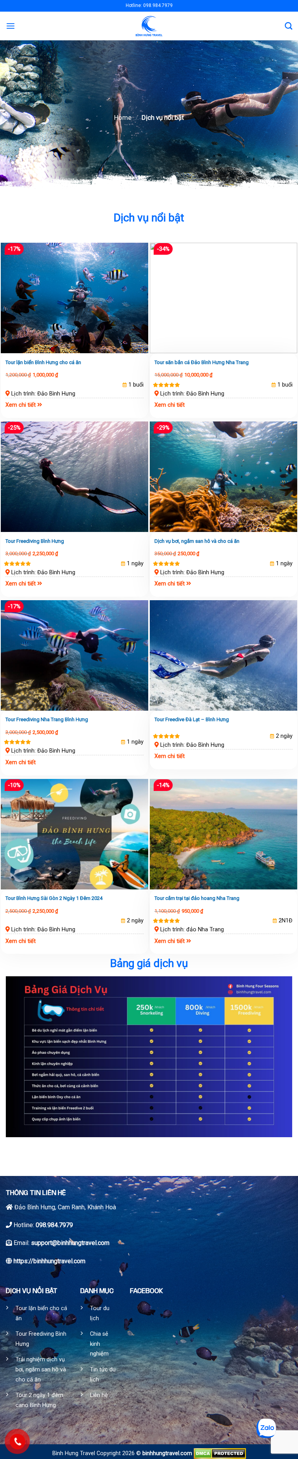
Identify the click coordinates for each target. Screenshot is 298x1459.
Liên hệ (99, 1395)
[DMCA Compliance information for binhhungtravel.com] (220, 1453)
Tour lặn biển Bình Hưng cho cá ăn (43, 362)
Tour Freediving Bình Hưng (34, 541)
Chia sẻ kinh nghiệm (99, 1344)
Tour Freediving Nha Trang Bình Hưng (46, 719)
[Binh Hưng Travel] (149, 26)
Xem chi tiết (20, 405)
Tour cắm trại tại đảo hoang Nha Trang (196, 898)
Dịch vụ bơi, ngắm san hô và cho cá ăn (196, 541)
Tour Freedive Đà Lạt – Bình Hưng (191, 719)
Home (123, 117)
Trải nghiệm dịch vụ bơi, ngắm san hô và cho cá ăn (41, 1369)
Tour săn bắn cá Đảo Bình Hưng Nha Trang (201, 362)
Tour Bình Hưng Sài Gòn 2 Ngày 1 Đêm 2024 (53, 898)
